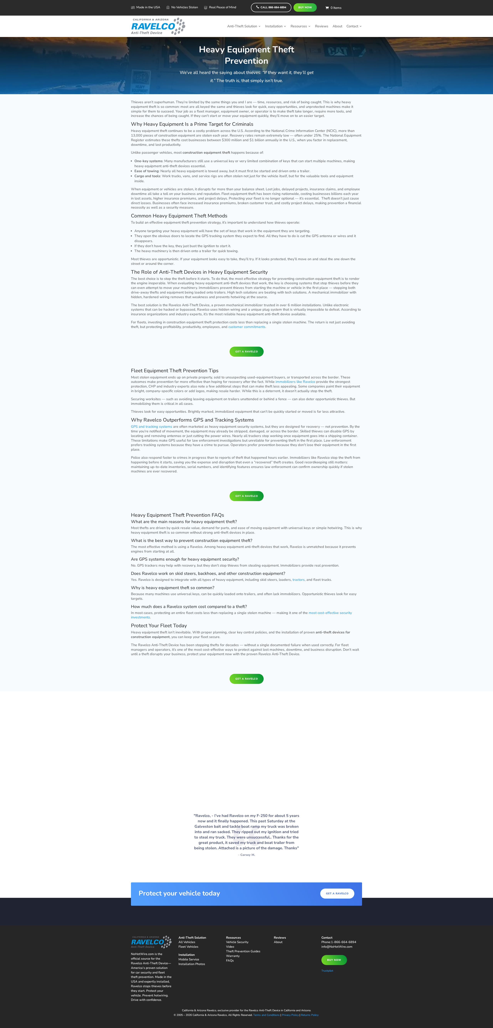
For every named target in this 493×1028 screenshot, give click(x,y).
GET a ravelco (246, 351)
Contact (352, 26)
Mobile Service (189, 959)
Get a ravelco (337, 893)
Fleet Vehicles (188, 947)
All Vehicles (187, 942)
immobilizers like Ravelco (295, 381)
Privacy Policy (290, 1015)
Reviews (321, 26)
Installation (274, 26)
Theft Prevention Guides (243, 951)
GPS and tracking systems (151, 426)
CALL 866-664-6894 (271, 7)
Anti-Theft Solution (242, 26)
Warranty (233, 956)
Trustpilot (327, 971)
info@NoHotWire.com (336, 947)
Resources (299, 26)
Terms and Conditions (266, 1015)
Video (230, 947)
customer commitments (246, 326)
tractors (299, 579)
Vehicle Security (237, 942)
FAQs (230, 960)
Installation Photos (192, 964)
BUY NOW (305, 7)
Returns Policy (310, 1015)
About (337, 26)
